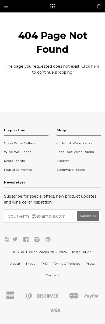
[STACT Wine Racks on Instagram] (37, 240)
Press (90, 264)
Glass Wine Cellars (20, 143)
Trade (31, 264)
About (15, 264)
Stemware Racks (71, 170)
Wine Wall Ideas (18, 152)
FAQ (44, 264)
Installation (82, 252)
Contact (52, 275)
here (95, 66)
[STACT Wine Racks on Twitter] (15, 240)
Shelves (63, 161)
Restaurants (14, 161)
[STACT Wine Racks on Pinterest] (48, 240)
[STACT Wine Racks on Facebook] (26, 240)
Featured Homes (18, 170)
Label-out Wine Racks (75, 152)
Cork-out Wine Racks (75, 143)
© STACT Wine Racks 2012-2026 (40, 252)
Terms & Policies (66, 264)
